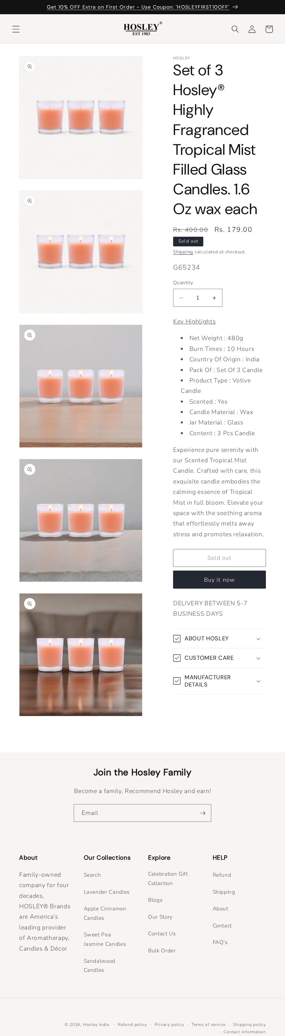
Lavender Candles (107, 891)
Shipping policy (249, 1024)
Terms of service (209, 1024)
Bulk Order (162, 950)
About (220, 908)
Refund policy (132, 1024)
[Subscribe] (202, 813)
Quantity (183, 282)
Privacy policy (169, 1024)
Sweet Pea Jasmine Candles (105, 939)
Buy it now (219, 580)
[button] (16, 29)
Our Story (160, 916)
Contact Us (162, 933)
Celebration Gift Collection (168, 878)
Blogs (155, 899)
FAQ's (220, 942)
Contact (222, 925)
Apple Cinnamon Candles (105, 913)
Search (92, 874)
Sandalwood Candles (100, 965)
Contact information (244, 1032)
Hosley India (96, 1024)
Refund (222, 874)
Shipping (183, 252)
